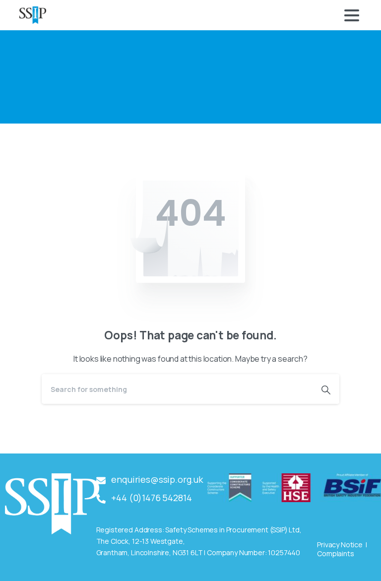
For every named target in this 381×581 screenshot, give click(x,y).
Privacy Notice (340, 544)
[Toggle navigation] (352, 15)
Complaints (335, 553)
